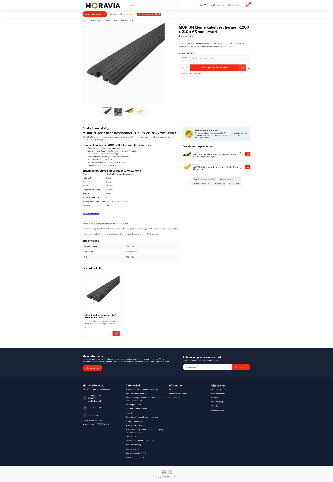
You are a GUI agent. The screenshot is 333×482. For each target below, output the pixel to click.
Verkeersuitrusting (133, 445)
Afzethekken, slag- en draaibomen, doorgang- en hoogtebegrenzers (145, 431)
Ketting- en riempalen (134, 421)
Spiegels (129, 413)
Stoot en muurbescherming (137, 393)
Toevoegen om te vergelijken (189, 73)
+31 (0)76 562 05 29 (96, 408)
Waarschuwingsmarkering (136, 409)
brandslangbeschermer (204, 179)
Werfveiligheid (131, 436)
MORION (182, 24)
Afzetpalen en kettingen (136, 425)
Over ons (172, 389)
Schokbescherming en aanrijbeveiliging (142, 389)
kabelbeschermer (201, 184)
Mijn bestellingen (218, 393)
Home (85, 20)
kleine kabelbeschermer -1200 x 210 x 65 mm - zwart (112, 20)
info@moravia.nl (152, 234)
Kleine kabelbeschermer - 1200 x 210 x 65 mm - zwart (101, 316)
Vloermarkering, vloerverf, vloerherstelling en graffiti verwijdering (144, 399)
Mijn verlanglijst (217, 401)
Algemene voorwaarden (178, 393)
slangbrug (235, 184)
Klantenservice (126, 14)
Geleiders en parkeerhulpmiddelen (140, 440)
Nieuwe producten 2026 (149, 14)
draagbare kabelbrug (229, 179)
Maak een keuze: (187, 53)
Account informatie (219, 389)
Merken (113, 14)
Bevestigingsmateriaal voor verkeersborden (144, 417)
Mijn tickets (216, 397)
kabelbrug (219, 184)
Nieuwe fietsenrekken (135, 457)
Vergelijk (215, 406)
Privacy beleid (174, 397)
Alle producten (217, 410)
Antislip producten (133, 404)
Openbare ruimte (133, 449)
